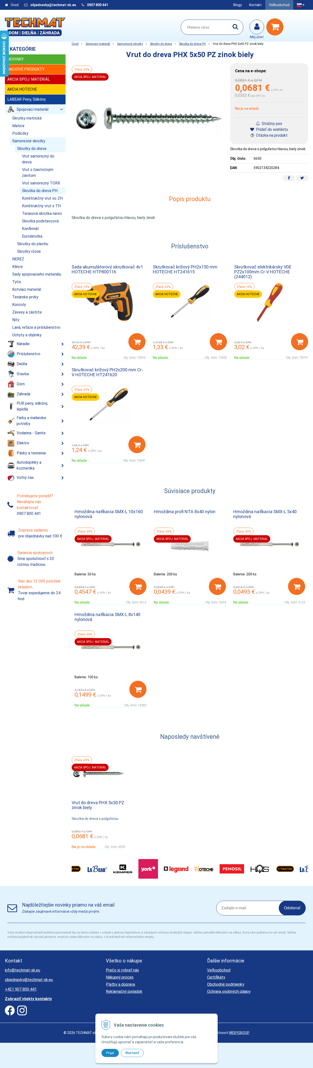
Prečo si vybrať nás (122, 970)
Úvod (15, 5)
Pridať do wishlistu (271, 129)
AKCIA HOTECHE (22, 89)
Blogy (237, 5)
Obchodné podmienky (225, 984)
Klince (17, 266)
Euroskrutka (32, 236)
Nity (15, 319)
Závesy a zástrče (27, 312)
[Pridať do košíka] (136, 341)
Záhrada (23, 394)
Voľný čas (25, 477)
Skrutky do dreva (161, 44)
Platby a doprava (120, 984)
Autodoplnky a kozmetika (29, 465)
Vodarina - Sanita (31, 433)
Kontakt (255, 5)
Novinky (15, 59)
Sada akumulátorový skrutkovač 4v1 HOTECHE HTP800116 (107, 269)
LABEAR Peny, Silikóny (26, 99)
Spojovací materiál (98, 44)
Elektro (23, 443)
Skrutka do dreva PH (192, 44)
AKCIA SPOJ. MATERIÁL (28, 79)
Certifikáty (216, 977)
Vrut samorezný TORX (41, 183)
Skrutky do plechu (32, 244)
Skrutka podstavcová (40, 221)
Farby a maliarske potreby (31, 420)
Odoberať (292, 908)
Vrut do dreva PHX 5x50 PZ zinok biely (98, 805)
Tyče (16, 281)
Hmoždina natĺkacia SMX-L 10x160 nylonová (109, 514)
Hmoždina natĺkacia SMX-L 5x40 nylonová (265, 514)
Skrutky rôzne (29, 251)
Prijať (110, 1053)
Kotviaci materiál (26, 289)
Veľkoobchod (279, 5)
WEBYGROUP (239, 1033)
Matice (18, 125)
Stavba (23, 374)
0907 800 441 (97, 5)
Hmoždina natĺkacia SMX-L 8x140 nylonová (107, 617)
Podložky (20, 133)
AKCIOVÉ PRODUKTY (26, 69)
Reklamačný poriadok (124, 991)
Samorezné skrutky (130, 44)
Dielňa (22, 364)
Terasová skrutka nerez (42, 213)
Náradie (23, 343)
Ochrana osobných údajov (229, 991)
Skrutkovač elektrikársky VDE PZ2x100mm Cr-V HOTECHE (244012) (262, 271)
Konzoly (19, 304)
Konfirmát (30, 228)
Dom (21, 384)
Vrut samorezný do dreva (38, 159)
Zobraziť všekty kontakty (28, 998)
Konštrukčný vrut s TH (41, 206)
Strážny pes (271, 123)
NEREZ (18, 259)
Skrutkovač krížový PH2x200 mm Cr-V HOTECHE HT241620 (107, 372)
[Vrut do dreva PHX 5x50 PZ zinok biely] (148, 121)
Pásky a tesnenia (31, 453)
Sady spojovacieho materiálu (36, 274)
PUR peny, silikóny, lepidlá (32, 406)
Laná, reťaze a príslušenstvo (36, 327)
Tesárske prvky (25, 297)
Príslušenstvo (28, 354)
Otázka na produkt (271, 135)
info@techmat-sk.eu (22, 970)
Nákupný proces (120, 977)
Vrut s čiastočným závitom (37, 172)
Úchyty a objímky (27, 335)
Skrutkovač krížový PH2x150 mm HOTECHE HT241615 (185, 269)
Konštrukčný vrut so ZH (42, 198)
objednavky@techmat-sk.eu (53, 5)
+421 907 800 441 (21, 989)
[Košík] (276, 27)
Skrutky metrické (27, 118)
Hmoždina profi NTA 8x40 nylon (184, 511)
